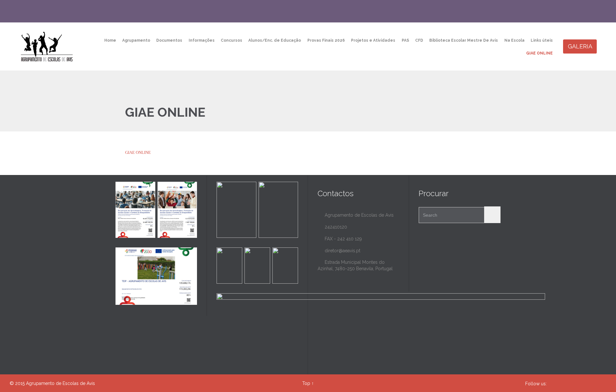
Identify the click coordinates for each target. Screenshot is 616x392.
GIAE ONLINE (138, 152)
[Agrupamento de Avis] (47, 46)
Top (306, 383)
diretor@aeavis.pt (339, 250)
